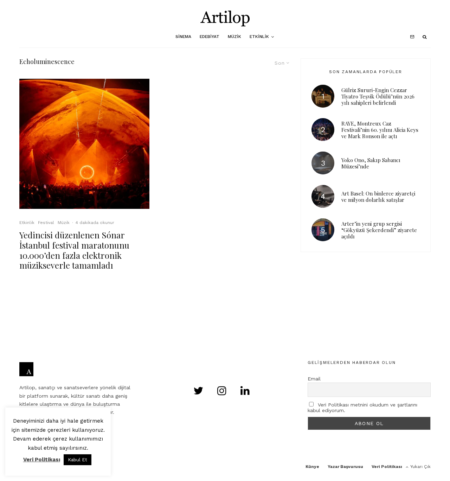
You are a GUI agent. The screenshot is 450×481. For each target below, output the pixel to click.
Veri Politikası (387, 466)
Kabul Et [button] (77, 459)
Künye (312, 466)
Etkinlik (259, 36)
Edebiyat (209, 36)
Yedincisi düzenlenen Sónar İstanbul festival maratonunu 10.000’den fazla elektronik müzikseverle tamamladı (74, 250)
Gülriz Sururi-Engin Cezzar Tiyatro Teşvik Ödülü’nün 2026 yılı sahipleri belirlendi (377, 96)
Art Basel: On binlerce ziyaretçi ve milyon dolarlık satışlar (378, 196)
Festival (46, 222)
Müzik (234, 36)
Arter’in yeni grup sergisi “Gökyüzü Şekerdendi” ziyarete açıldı (379, 229)
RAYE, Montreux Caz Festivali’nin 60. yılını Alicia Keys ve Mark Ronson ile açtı (379, 129)
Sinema (183, 36)
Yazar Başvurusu (345, 466)
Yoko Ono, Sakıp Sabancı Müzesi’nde (370, 163)
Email (314, 378)
